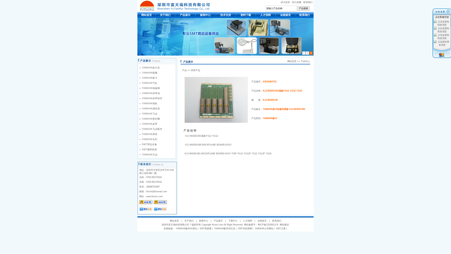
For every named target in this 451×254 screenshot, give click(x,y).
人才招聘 (265, 14)
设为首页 (285, 2)
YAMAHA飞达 (149, 113)
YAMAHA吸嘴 (149, 72)
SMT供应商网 (245, 228)
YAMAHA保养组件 (152, 98)
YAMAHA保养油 (151, 93)
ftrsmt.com (217, 224)
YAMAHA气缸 (149, 83)
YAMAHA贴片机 (151, 67)
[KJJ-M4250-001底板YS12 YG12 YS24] (216, 122)
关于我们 (165, 14)
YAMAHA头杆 (149, 139)
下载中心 (232, 220)
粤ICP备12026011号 (268, 224)
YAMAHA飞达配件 (152, 129)
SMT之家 (281, 228)
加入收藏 (296, 2)
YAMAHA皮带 (149, 124)
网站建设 (284, 224)
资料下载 (245, 14)
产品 (184, 70)
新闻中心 (205, 14)
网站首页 (146, 14)
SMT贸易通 (205, 228)
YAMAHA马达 (149, 154)
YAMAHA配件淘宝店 (224, 228)
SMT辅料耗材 (149, 149)
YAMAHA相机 (149, 103)
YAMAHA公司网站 (264, 228)
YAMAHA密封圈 (151, 118)
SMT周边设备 (149, 144)
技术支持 (225, 14)
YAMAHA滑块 (149, 134)
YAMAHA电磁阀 (151, 88)
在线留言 (285, 14)
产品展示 (185, 14)
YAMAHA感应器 (151, 108)
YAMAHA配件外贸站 (186, 228)
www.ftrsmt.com (154, 196)
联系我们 (308, 2)
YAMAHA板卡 (149, 78)
